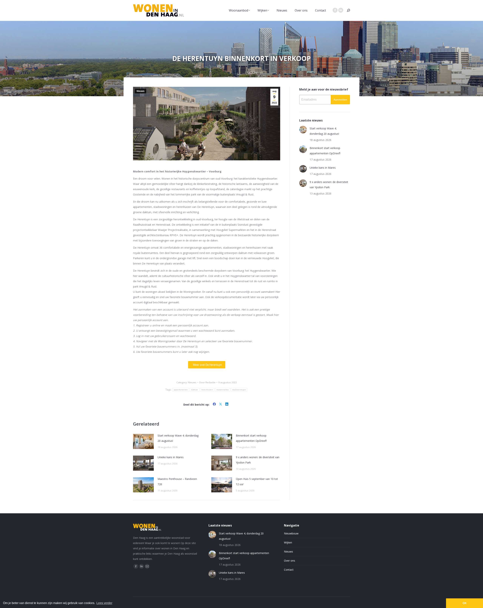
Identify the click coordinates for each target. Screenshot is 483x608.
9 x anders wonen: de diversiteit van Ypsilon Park (257, 459)
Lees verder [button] (104, 603)
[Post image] (143, 441)
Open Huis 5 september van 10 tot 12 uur (257, 481)
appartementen (181, 390)
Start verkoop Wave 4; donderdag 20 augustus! (178, 438)
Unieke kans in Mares (171, 457)
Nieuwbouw (291, 533)
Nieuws (141, 91)
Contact (289, 569)
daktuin (194, 390)
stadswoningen (239, 390)
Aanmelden (340, 99)
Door (207, 382)
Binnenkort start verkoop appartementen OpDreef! (251, 438)
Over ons (289, 560)
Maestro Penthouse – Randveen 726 (177, 481)
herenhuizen (207, 390)
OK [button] (465, 603)
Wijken (288, 542)
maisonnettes (222, 390)
